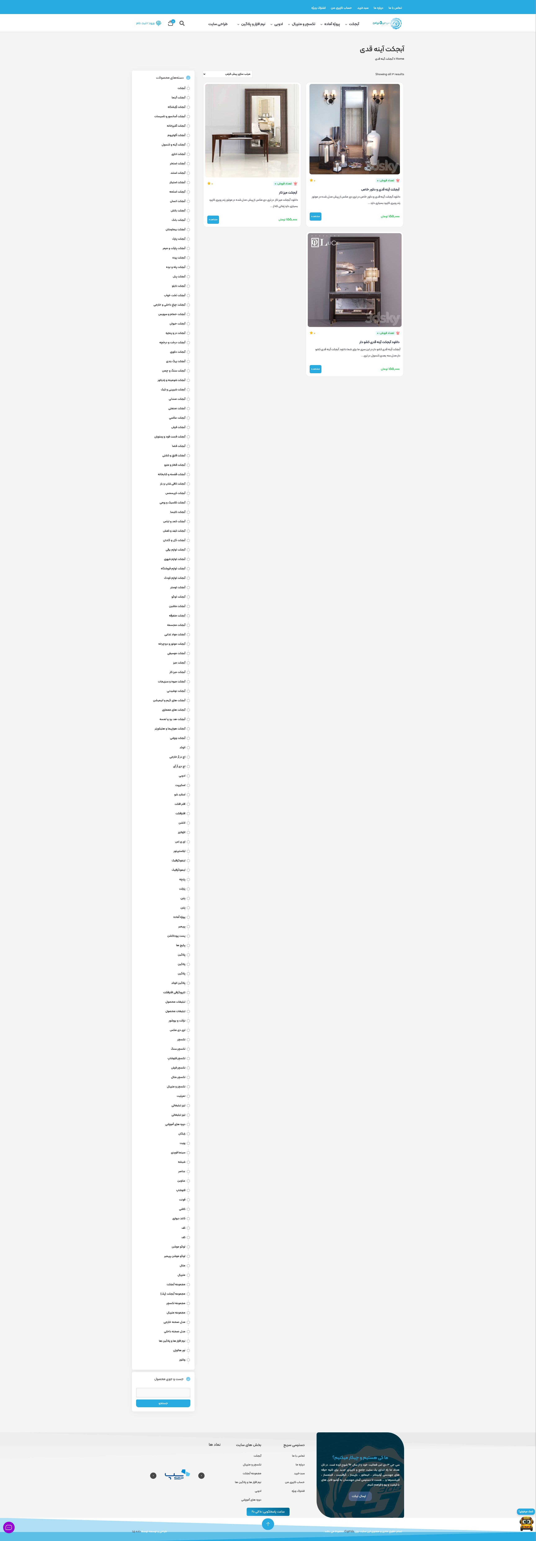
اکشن (182, 823)
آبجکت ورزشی (177, 738)
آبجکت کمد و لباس (174, 521)
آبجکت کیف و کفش (174, 531)
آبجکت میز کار (288, 192)
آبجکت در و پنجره (175, 333)
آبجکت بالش (178, 210)
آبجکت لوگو (178, 597)
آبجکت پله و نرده (175, 267)
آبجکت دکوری (177, 352)
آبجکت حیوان (177, 324)
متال (182, 1265)
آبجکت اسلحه (177, 192)
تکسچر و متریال (303, 24)
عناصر (181, 1171)
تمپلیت (181, 1096)
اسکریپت (180, 785)
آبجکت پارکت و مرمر (174, 248)
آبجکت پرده (178, 258)
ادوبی (278, 24)
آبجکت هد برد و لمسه (172, 719)
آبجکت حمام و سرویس (171, 314)
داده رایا (136, 1531)
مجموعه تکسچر (175, 1303)
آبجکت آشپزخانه (176, 126)
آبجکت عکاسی (177, 418)
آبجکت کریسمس (175, 493)
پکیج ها (180, 945)
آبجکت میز (179, 663)
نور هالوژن (179, 1350)
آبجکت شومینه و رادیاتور (171, 380)
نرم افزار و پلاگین (253, 24)
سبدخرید (362, 8)
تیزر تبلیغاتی (178, 1105)
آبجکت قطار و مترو (174, 465)
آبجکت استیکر (177, 182)
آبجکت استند (177, 173)
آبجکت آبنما (178, 97)
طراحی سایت (218, 24)
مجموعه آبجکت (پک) (172, 1294)
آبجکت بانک (178, 220)
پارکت (182, 889)
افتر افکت (180, 804)
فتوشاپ (180, 1190)
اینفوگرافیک (178, 860)
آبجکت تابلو (178, 286)
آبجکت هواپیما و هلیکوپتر (170, 729)
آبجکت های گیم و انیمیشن (169, 700)
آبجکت (354, 24)
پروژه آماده (332, 24)
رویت (182, 1143)
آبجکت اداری (178, 154)
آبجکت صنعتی (176, 408)
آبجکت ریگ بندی (175, 361)
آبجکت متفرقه (177, 616)
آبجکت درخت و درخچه (172, 342)
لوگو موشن (178, 1247)
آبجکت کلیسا (177, 512)
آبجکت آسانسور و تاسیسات (169, 116)
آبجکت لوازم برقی (175, 550)
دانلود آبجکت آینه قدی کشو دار (379, 342)
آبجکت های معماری (173, 710)
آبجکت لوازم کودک (174, 578)
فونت (182, 1200)
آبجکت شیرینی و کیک (173, 389)
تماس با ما (395, 8)
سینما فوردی (178, 1152)
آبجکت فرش (178, 427)
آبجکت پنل (179, 276)
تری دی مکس (177, 1030)
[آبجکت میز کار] (252, 130)
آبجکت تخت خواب (174, 295)
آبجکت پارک (178, 239)
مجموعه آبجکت (176, 1284)
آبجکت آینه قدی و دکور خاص (380, 189)
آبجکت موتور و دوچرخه (171, 644)
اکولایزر (181, 832)
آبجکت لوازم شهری (174, 559)
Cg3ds (349, 1531)
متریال (181, 1275)
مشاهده (315, 216)
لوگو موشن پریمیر (174, 1256)
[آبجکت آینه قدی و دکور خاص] (355, 128)
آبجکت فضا (178, 446)
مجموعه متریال (176, 1313)
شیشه (181, 1162)
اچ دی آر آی (179, 766)
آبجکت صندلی (177, 399)
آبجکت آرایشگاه (176, 107)
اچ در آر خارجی (177, 757)
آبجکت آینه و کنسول (173, 145)
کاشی (182, 1209)
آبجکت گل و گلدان (174, 540)
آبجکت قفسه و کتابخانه (171, 474)
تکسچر (181, 1039)
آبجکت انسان (177, 201)
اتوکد (182, 747)
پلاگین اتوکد (178, 983)
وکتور (182, 1360)
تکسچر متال (178, 1077)
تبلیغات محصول (175, 1002)
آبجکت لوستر (177, 587)
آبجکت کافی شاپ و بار (172, 484)
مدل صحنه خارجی (174, 1322)
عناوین (181, 1181)
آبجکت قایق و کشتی (173, 455)
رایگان (181, 1134)
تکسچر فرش (178, 1068)
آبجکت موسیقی (176, 653)
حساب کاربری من (341, 8)
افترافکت (180, 813)
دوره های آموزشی (175, 1124)
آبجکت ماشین (177, 606)
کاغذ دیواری (178, 1218)
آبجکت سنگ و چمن (173, 371)
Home (400, 59)
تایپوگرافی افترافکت (174, 992)
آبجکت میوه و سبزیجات (171, 681)
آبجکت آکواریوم (176, 135)
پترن (182, 898)
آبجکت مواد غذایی (174, 634)
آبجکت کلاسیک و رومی (172, 502)
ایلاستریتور (179, 851)
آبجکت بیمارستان (175, 229)
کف (183, 1228)
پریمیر (181, 926)
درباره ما (378, 8)
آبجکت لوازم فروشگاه (173, 568)
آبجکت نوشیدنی (176, 691)
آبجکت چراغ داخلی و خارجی (169, 305)
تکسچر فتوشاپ (176, 1058)
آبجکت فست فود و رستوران (169, 437)
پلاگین (181, 955)
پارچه (182, 879)
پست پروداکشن (176, 936)
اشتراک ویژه (318, 8)
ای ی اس (180, 842)
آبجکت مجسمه (176, 625)
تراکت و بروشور (177, 1021)
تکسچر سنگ (178, 1049)
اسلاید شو (179, 794)
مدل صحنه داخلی (174, 1331)
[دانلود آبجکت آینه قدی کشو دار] (355, 279)
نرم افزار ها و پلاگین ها (172, 1341)
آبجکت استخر (177, 163)
